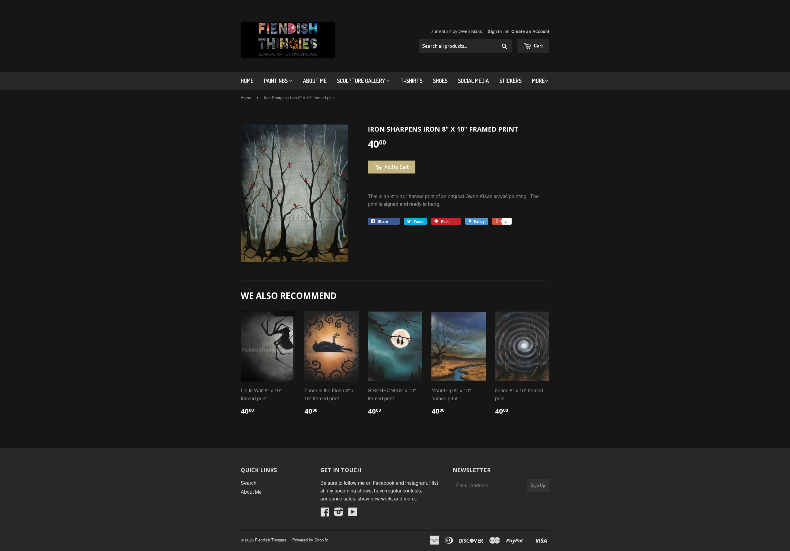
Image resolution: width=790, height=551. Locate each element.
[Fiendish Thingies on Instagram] (338, 513)
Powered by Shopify (310, 540)
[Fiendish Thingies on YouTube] (353, 513)
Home (247, 80)
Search (248, 482)
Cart (538, 45)
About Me (314, 80)
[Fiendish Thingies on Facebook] (325, 513)
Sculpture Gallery (361, 80)
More (538, 80)
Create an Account (530, 31)
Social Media (473, 80)
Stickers (510, 80)
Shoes (440, 80)
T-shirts (411, 80)
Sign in (495, 31)
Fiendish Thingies (270, 540)
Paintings (276, 80)
